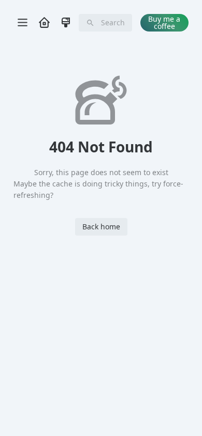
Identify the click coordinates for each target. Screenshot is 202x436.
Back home (101, 226)
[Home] (44, 22)
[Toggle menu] (22, 23)
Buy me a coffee (164, 22)
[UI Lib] (66, 22)
